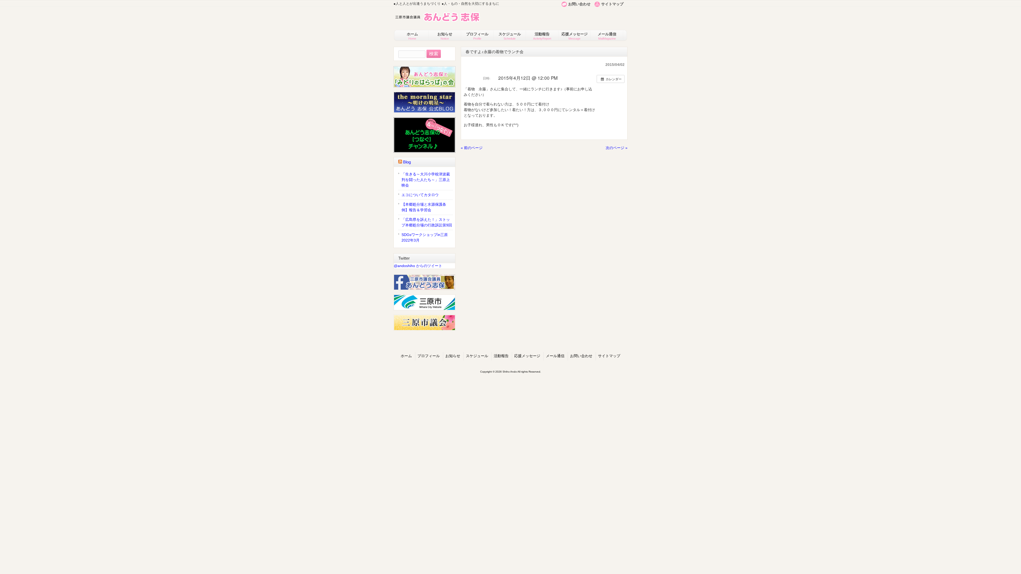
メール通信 (555, 356)
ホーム (406, 356)
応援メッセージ (527, 356)
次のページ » (616, 148)
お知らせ (452, 356)
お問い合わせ (579, 4)
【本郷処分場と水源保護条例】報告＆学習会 (423, 207)
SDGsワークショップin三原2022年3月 (424, 237)
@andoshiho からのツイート (418, 266)
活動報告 (501, 356)
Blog (407, 162)
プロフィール (428, 356)
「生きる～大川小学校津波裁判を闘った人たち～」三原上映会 (425, 179)
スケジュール (477, 356)
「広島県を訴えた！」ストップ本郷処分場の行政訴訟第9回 (426, 222)
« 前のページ (472, 148)
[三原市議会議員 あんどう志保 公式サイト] (437, 23)
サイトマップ (612, 4)
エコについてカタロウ (420, 195)
